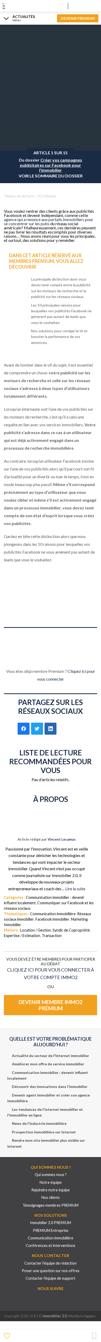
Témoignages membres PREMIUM (50, 1205)
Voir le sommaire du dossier (51, 176)
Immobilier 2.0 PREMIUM (50, 1222)
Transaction (52, 935)
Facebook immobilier (52, 919)
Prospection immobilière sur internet (44, 1132)
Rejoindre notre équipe (50, 1190)
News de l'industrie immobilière (39, 1123)
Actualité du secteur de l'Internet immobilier (50, 1055)
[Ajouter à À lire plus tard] (94, 1336)
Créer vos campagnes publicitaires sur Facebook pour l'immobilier (51, 164)
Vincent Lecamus (62, 839)
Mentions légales (82, 1316)
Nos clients (50, 1197)
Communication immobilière (53, 914)
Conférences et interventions (50, 1245)
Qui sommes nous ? (51, 1174)
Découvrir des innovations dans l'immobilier (50, 1086)
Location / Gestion (35, 930)
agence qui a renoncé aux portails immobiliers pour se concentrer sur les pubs (48, 221)
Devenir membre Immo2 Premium (51, 1005)
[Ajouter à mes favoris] (7, 1335)
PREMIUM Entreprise (50, 1230)
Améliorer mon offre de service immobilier (48, 1064)
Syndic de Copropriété (71, 930)
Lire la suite (75, 888)
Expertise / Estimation (22, 935)
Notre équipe (51, 1182)
